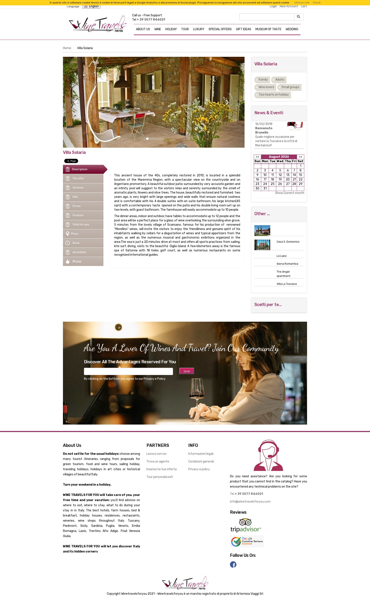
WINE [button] (157, 29)
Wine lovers (266, 87)
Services (78, 187)
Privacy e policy (199, 469)
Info (75, 197)
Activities (79, 252)
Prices (77, 206)
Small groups (290, 87)
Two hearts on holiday (274, 94)
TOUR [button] (185, 29)
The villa (78, 178)
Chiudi (317, 2)
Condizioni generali (201, 461)
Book (76, 243)
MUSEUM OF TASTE (268, 29)
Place (74, 234)
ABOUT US (143, 29)
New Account (289, 6)
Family (263, 79)
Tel (246, 494)
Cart (304, 6)
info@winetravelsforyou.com (250, 501)
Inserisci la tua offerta (161, 469)
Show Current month (289, 193)
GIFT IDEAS (243, 29)
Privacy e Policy (155, 379)
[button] (76, 102)
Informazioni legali (200, 454)
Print (77, 261)
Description (79, 169)
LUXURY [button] (198, 29)
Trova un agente (157, 461)
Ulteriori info (302, 2)
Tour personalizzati (159, 477)
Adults (279, 79)
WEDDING (292, 29)
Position (78, 215)
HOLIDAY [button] (171, 29)
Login (273, 6)
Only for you (81, 224)
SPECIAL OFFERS (220, 29)
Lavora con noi (156, 454)
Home (67, 48)
